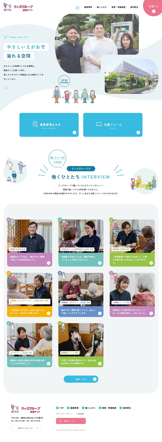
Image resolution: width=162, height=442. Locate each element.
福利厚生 (127, 407)
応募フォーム (69, 421)
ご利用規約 (80, 414)
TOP (62, 407)
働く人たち (90, 407)
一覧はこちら (80, 379)
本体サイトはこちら (25, 428)
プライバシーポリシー (64, 414)
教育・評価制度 (109, 407)
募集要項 (74, 407)
